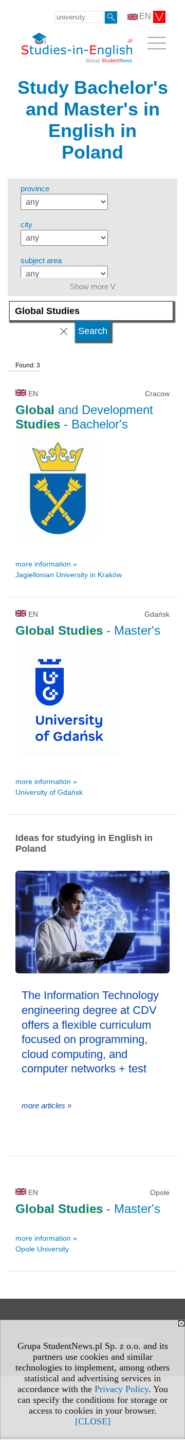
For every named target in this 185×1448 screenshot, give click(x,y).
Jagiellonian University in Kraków (68, 575)
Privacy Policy (122, 1389)
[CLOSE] (92, 1421)
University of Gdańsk (49, 792)
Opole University (42, 1249)
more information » (46, 564)
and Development (84, 417)
